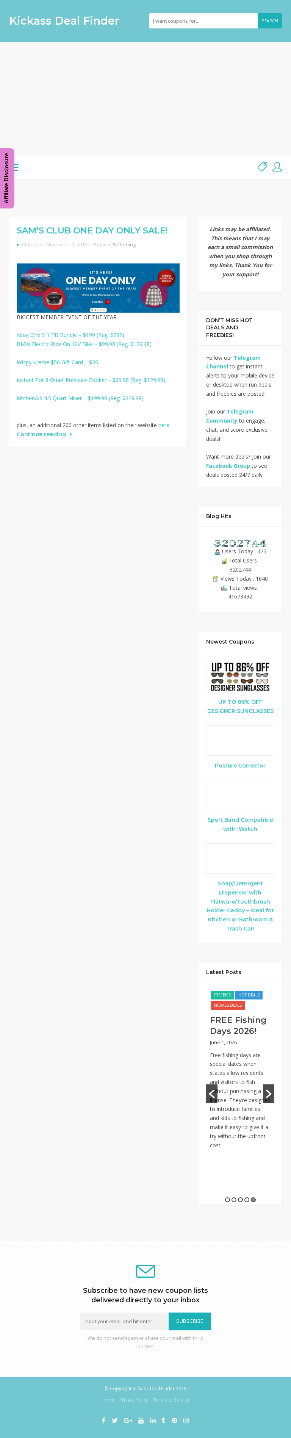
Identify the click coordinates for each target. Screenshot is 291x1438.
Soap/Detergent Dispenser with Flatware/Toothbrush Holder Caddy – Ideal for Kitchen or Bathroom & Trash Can (240, 906)
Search (270, 20)
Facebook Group (228, 465)
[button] (211, 1093)
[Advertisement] (145, 98)
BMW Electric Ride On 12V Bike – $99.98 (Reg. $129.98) (84, 344)
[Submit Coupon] (262, 167)
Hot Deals (249, 995)
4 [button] (246, 1199)
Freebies (222, 995)
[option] (240, 1073)
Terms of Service (171, 1400)
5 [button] (253, 1199)
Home (108, 1400)
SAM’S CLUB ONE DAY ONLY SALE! (92, 230)
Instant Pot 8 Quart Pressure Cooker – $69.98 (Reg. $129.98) (91, 380)
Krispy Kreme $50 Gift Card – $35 (57, 362)
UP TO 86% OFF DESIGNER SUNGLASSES (240, 706)
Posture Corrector (240, 765)
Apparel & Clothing (115, 244)
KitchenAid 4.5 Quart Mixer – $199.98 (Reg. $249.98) (80, 398)
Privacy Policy (133, 1400)
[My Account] (277, 167)
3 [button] (240, 1199)
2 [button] (234, 1199)
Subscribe (189, 1321)
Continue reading (42, 434)
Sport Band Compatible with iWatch (240, 824)
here (163, 425)
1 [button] (227, 1199)
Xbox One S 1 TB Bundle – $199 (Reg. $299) (70, 334)
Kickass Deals (228, 1005)
